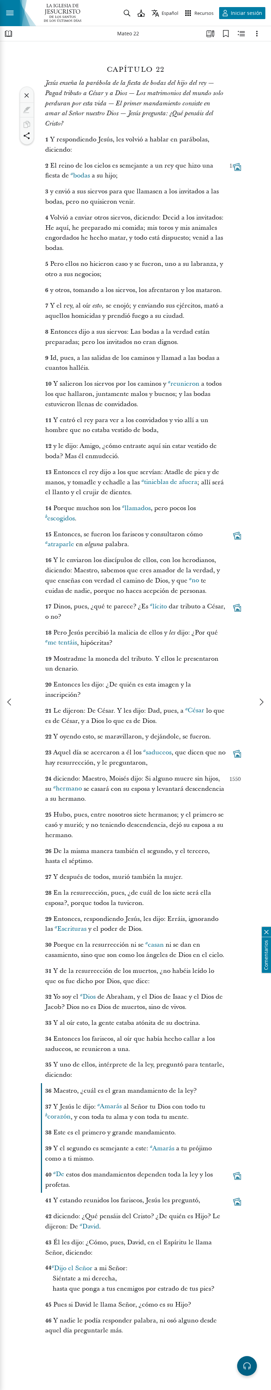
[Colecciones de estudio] (210, 33)
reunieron (184, 383)
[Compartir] (26, 135)
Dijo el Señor (73, 1268)
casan (156, 944)
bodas (81, 175)
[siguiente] (261, 702)
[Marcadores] (226, 33)
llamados (138, 508)
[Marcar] (26, 110)
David (90, 1226)
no (195, 580)
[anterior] (10, 702)
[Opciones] (257, 33)
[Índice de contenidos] (8, 33)
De (60, 1174)
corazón (59, 1116)
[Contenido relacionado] (241, 33)
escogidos (61, 518)
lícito (159, 606)
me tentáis (62, 642)
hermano (69, 788)
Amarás (111, 1106)
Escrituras (71, 928)
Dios (89, 996)
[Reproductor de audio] (247, 1366)
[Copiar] (26, 124)
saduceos (158, 752)
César (196, 710)
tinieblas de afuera (170, 482)
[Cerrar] (26, 95)
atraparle (61, 544)
